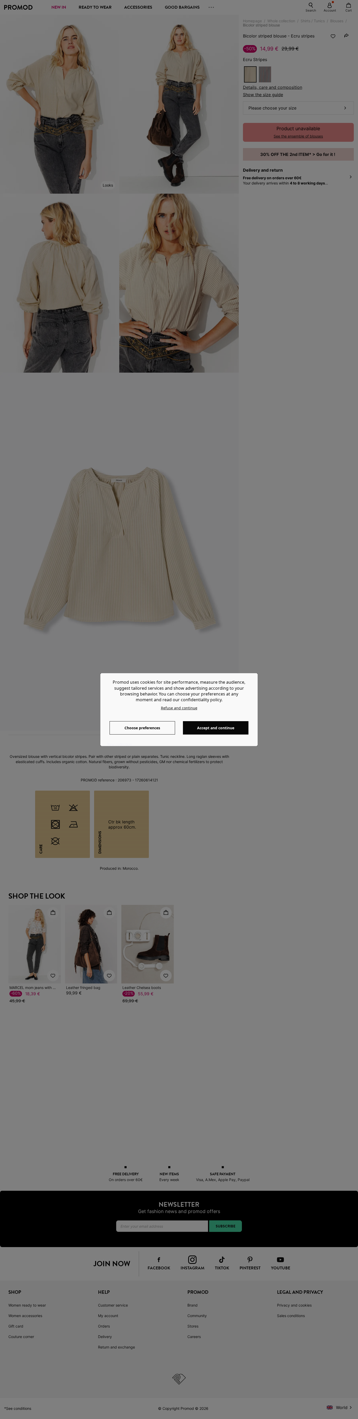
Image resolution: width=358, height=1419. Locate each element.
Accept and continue (215, 727)
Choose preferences (142, 727)
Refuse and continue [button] (179, 707)
